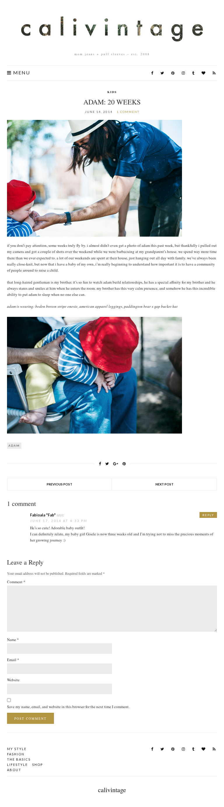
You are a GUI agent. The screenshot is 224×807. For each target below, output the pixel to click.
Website (13, 679)
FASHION (15, 754)
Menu (21, 72)
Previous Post (59, 484)
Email (13, 659)
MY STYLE (17, 749)
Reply (208, 515)
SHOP (37, 764)
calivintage (112, 789)
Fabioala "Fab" (43, 515)
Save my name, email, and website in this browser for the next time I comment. (68, 706)
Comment (16, 581)
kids (112, 92)
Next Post (164, 484)
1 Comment (128, 111)
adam (14, 445)
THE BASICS (19, 759)
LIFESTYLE (17, 764)
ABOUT (14, 770)
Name (13, 639)
